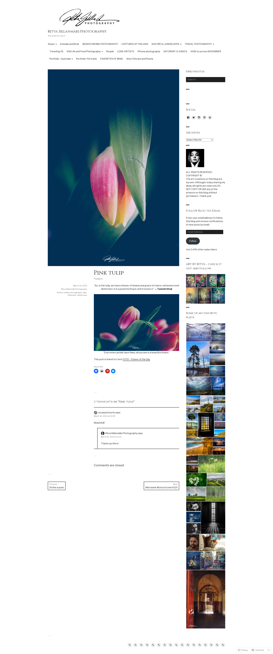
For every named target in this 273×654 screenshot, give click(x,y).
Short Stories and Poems (139, 58)
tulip (85, 292)
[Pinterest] (204, 117)
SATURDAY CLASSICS (175, 51)
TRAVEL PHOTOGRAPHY (198, 44)
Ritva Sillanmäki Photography (77, 31)
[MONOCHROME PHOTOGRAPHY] (141, 645)
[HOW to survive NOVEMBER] (199, 645)
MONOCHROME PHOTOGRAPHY (100, 44)
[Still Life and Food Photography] (170, 645)
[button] (198, 332)
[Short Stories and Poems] (223, 645)
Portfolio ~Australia (60, 58)
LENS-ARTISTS (125, 51)
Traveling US (56, 51)
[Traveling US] (164, 645)
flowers (60, 292)
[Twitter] (193, 117)
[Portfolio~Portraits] (211, 645)
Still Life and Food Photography (84, 51)
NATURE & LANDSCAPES (165, 44)
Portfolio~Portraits (86, 58)
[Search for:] (205, 79)
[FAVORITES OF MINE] (217, 645)
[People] (176, 645)
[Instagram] (199, 117)
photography (76, 292)
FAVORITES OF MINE (111, 58)
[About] (129, 645)
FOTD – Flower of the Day (136, 359)
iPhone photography (148, 51)
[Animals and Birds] (135, 645)
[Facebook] (188, 117)
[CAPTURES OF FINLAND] (147, 645)
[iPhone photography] (188, 645)
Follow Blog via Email (203, 211)
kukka (67, 292)
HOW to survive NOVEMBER (206, 51)
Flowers (98, 278)
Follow (192, 241)
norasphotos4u (106, 412)
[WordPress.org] (210, 117)
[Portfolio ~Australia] (205, 645)
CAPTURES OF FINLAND (134, 44)
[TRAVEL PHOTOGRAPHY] (159, 645)
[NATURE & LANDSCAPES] (153, 645)
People (110, 51)
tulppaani (72, 295)
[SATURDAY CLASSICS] (194, 645)
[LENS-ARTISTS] (182, 645)
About (51, 44)
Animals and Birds (69, 44)
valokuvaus (82, 295)
